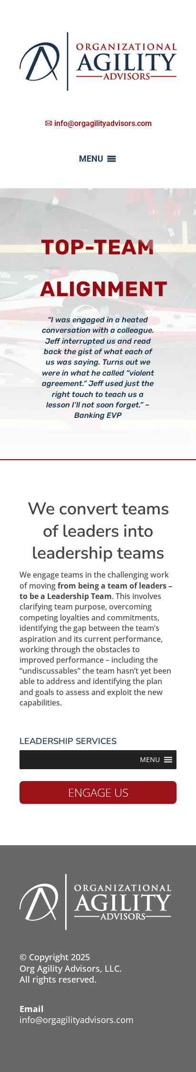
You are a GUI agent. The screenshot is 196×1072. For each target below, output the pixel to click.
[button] (91, 158)
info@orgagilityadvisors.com (77, 1019)
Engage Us (98, 792)
